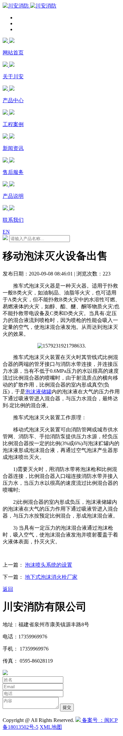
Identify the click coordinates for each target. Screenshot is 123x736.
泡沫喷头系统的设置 (48, 565)
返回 (8, 589)
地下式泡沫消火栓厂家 (51, 577)
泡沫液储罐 (38, 391)
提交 (67, 707)
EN (6, 232)
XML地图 (51, 727)
